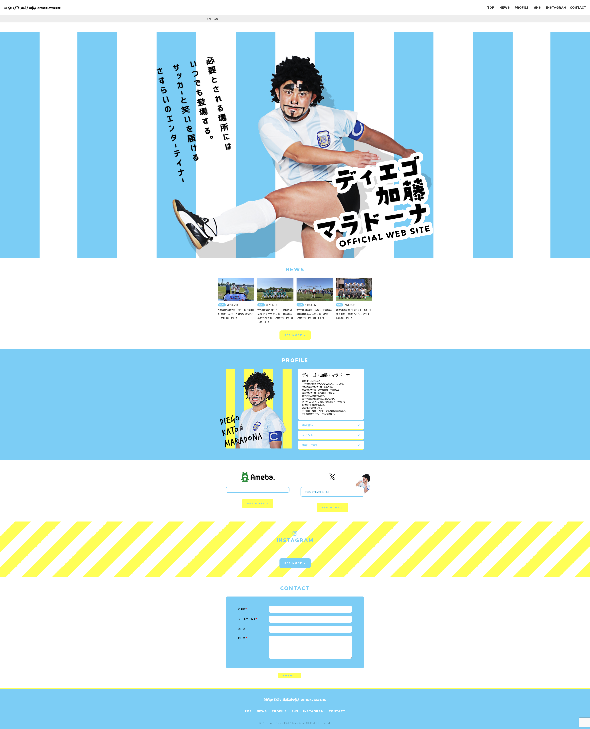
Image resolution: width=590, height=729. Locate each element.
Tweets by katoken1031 (316, 491)
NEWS (505, 8)
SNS (537, 8)
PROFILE (522, 8)
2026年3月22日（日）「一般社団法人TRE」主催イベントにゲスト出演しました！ (353, 314)
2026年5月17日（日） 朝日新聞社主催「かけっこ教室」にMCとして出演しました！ (236, 314)
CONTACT (578, 8)
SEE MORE (294, 335)
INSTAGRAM (556, 8)
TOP (490, 8)
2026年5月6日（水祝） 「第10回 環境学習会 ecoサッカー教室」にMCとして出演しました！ (316, 314)
